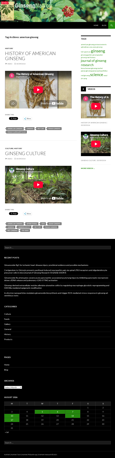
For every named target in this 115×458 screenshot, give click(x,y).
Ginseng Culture (25, 153)
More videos (88, 168)
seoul (105, 75)
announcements (101, 44)
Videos (91, 89)
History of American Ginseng (30, 55)
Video (9, 64)
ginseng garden (86, 55)
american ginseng (15, 128)
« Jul (7, 432)
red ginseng (12, 230)
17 (12, 420)
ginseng (30, 128)
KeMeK (7, 454)
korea (83, 68)
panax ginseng (54, 128)
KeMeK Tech (16, 454)
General (7, 329)
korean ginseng (91, 68)
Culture (9, 148)
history (40, 128)
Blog (104, 25)
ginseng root (24, 227)
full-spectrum (86, 52)
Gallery (7, 324)
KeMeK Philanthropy (29, 454)
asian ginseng (55, 224)
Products (8, 339)
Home (96, 25)
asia (43, 224)
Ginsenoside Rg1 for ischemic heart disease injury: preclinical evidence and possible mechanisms (46, 265)
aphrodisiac (32, 224)
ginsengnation (98, 55)
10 (12, 416)
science (96, 74)
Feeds (7, 319)
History (9, 48)
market (100, 68)
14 (73, 416)
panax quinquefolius (16, 132)
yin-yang (25, 230)
